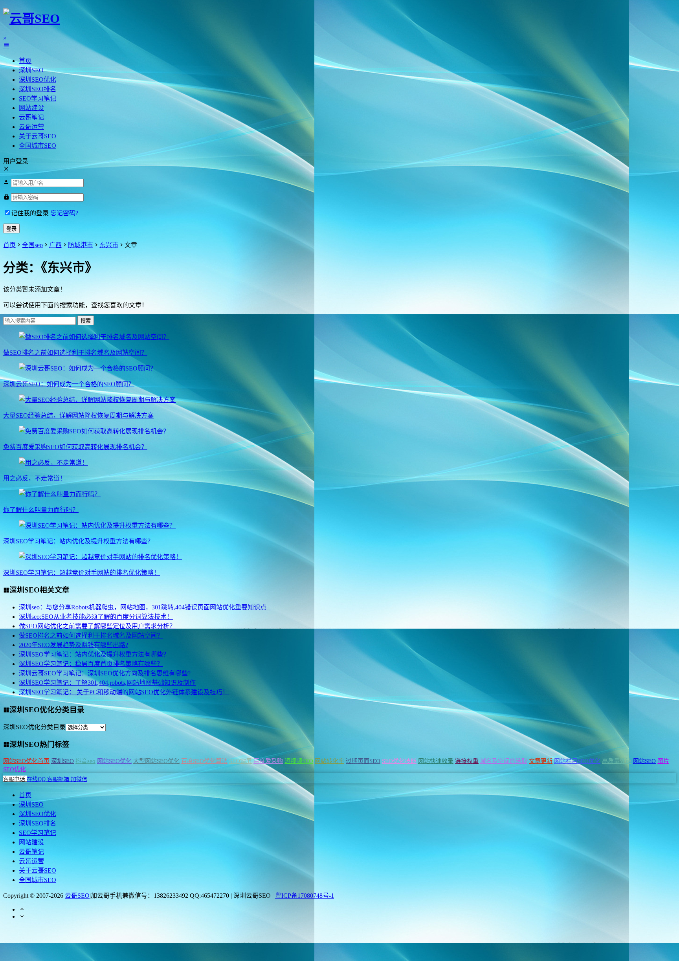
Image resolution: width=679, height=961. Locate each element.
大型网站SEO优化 (156, 761)
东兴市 (108, 245)
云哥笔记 (31, 117)
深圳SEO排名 (37, 89)
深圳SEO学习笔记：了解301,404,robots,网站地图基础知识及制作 (107, 682)
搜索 (86, 321)
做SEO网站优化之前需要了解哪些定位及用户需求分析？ (97, 626)
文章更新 (540, 761)
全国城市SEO (37, 145)
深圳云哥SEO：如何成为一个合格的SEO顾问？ (68, 384)
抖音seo (85, 761)
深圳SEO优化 (37, 79)
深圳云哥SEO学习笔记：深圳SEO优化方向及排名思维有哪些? (105, 673)
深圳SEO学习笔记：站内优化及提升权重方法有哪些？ (78, 541)
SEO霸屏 (240, 761)
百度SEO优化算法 (204, 761)
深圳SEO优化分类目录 (34, 727)
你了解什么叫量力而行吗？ (41, 509)
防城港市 (80, 245)
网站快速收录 (435, 761)
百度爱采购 (268, 761)
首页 (25, 60)
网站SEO (644, 761)
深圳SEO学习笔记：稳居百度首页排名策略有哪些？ (91, 663)
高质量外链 (616, 761)
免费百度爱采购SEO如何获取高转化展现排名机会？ (75, 447)
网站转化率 (329, 761)
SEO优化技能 (399, 761)
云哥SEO (77, 895)
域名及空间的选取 (503, 761)
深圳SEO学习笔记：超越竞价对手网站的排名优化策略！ (81, 572)
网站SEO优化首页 (26, 761)
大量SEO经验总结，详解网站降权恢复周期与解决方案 (78, 415)
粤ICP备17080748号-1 (304, 895)
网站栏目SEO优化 (577, 761)
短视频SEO (298, 761)
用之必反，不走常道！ (34, 478)
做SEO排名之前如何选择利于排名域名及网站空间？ (75, 352)
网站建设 (31, 108)
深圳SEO (31, 70)
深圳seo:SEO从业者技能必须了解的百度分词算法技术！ (96, 616)
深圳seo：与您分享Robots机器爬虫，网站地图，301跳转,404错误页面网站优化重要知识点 (142, 607)
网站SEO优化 (114, 761)
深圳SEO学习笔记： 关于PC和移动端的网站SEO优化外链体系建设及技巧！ (124, 692)
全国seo (32, 245)
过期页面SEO (363, 761)
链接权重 (467, 761)
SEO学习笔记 (37, 98)
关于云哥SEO (37, 136)
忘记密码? (64, 213)
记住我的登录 (30, 213)
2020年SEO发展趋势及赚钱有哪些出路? (73, 645)
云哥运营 (31, 126)
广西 (55, 245)
